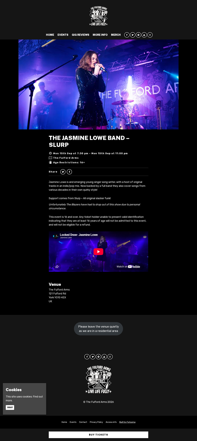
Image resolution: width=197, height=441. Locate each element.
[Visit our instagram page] (150, 34)
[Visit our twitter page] (132, 34)
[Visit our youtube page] (144, 34)
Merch (116, 34)
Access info (111, 422)
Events (63, 34)
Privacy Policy (96, 422)
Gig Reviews (80, 34)
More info (100, 34)
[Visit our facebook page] (127, 34)
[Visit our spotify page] (138, 34)
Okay (10, 407)
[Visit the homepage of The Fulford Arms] (98, 15)
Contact (83, 422)
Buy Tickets (98, 434)
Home (50, 34)
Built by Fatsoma (127, 422)
